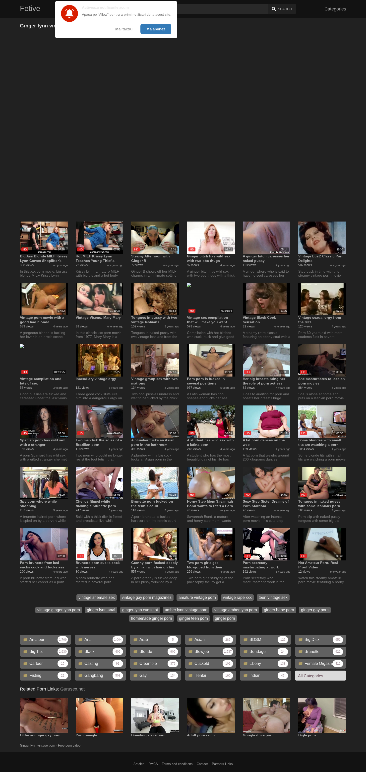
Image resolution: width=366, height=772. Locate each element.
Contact (202, 764)
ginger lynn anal (101, 610)
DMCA (153, 764)
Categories (335, 8)
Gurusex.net (72, 689)
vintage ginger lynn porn (58, 610)
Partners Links (222, 764)
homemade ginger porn (151, 618)
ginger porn (225, 618)
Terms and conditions (177, 764)
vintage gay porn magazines (147, 597)
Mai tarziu (123, 29)
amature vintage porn (197, 597)
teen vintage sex (273, 597)
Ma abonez (155, 29)
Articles (138, 764)
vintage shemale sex (96, 597)
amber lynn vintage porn (186, 610)
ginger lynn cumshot (140, 610)
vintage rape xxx (237, 597)
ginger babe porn (279, 610)
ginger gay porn (315, 610)
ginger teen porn (193, 618)
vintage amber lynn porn (235, 610)
